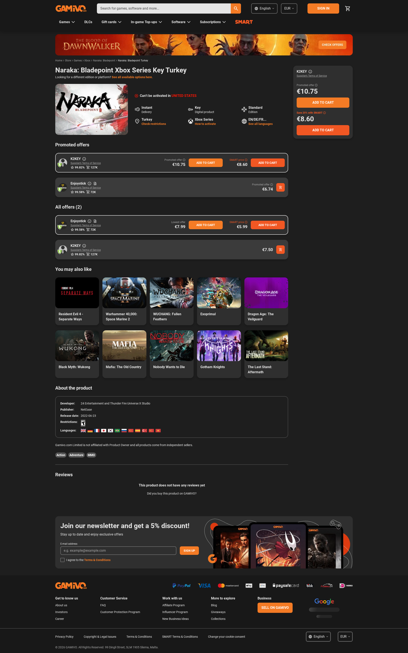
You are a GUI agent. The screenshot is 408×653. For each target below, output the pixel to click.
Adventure (76, 455)
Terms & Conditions (97, 560)
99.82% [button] (80, 167)
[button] (63, 162)
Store (68, 60)
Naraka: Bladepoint (104, 60)
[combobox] (164, 8)
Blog (214, 605)
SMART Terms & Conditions (180, 636)
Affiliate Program (173, 605)
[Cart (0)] (348, 8)
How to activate (205, 124)
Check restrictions (154, 124)
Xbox (87, 60)
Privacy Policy (64, 636)
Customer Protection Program (120, 612)
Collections (218, 618)
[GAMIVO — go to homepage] (71, 8)
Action (61, 455)
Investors (61, 612)
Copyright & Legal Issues (100, 636)
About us (61, 605)
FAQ (103, 605)
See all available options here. (132, 77)
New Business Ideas (175, 618)
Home (58, 60)
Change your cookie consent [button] (226, 636)
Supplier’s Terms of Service (86, 163)
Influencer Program (175, 612)
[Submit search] (236, 8)
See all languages (260, 124)
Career (59, 618)
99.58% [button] (80, 192)
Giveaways (218, 612)
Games (78, 60)
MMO (91, 455)
